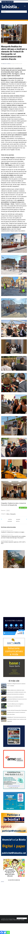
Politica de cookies (16, 919)
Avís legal (3, 919)
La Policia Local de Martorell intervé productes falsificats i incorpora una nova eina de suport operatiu (17, 699)
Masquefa (13, 514)
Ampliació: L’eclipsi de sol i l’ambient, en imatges (12, 532)
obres (8, 510)
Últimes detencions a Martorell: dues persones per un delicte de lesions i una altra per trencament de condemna (16, 692)
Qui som (7, 919)
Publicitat (11, 919)
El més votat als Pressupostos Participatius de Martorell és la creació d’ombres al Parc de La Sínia (17, 712)
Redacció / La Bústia (6, 63)
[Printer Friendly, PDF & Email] (23, 508)
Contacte (22, 919)
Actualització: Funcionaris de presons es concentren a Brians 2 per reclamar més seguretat (16, 719)
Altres (8, 514)
